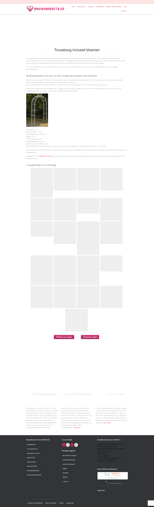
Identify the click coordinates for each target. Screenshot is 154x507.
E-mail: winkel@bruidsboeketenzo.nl (109, 458)
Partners (65, 473)
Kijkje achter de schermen (114, 6)
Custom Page (120, 2)
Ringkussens (31, 457)
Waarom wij (100, 6)
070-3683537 (105, 456)
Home (73, 6)
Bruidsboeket (31, 444)
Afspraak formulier (69, 460)
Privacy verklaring (50, 503)
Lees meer (76, 427)
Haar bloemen (31, 462)
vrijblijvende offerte (45, 156)
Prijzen (65, 468)
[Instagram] (72, 445)
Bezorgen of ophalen (69, 455)
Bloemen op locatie (33, 453)
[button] (85, 6)
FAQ (125, 6)
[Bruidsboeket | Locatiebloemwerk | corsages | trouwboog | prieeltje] (45, 9)
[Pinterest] (76, 445)
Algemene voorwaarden (35, 503)
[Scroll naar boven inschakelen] (150, 503)
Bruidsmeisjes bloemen (34, 475)
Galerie (90, 6)
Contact (123, 11)
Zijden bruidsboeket (33, 470)
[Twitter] (68, 445)
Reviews (65, 477)
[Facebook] (64, 445)
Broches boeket (32, 466)
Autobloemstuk (32, 449)
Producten (81, 6)
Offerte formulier (69, 464)
